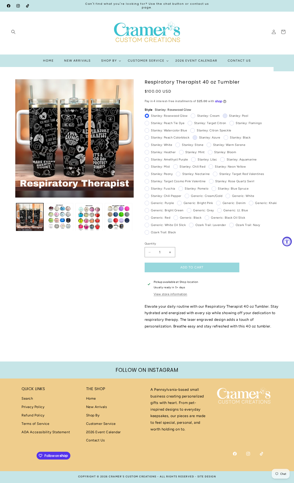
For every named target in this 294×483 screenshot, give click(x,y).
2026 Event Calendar (103, 432)
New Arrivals (96, 407)
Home (91, 399)
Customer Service (101, 424)
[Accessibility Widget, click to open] (287, 241)
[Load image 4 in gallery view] (118, 217)
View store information (170, 294)
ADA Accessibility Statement (46, 432)
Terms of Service (36, 424)
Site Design (206, 476)
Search (27, 399)
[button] (13, 32)
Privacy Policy (33, 407)
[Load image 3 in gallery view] (89, 217)
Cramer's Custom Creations (132, 476)
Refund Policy (33, 415)
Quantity (150, 243)
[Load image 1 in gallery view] (29, 217)
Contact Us (95, 440)
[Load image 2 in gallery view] (59, 217)
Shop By (93, 415)
